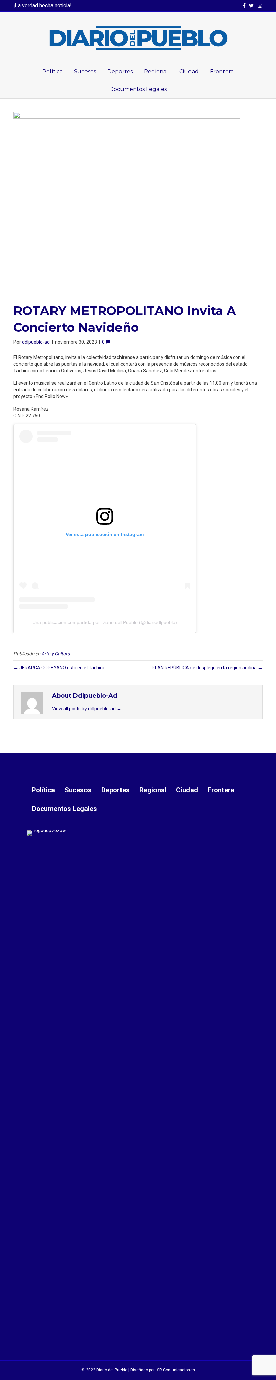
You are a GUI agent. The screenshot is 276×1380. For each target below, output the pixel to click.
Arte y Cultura (55, 653)
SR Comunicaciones (176, 1370)
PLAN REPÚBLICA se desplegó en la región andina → (207, 667)
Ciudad (189, 71)
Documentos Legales (138, 89)
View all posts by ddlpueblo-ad (87, 708)
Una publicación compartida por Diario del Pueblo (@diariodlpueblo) (104, 622)
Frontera (222, 71)
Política (52, 71)
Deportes (120, 71)
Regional (156, 71)
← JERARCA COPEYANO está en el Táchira (58, 667)
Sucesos (85, 71)
